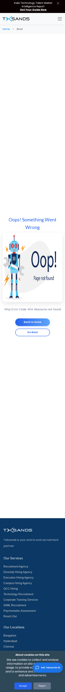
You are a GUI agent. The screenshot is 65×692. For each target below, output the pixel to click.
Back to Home (32, 322)
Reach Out (10, 616)
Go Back (32, 332)
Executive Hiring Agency (18, 577)
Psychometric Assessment (19, 610)
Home (6, 29)
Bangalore (9, 635)
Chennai (8, 646)
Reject (42, 685)
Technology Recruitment (18, 594)
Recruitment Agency (15, 566)
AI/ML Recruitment (14, 605)
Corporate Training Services (20, 599)
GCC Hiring (10, 588)
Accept (23, 685)
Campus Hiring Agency (17, 583)
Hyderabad (10, 641)
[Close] (58, 3)
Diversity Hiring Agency (17, 572)
